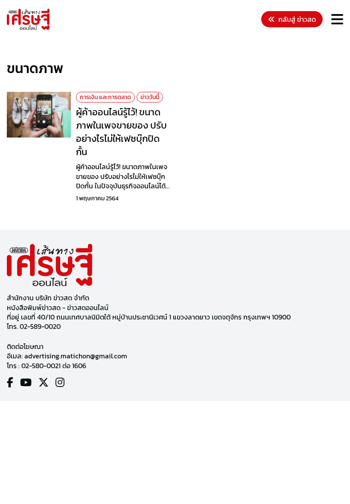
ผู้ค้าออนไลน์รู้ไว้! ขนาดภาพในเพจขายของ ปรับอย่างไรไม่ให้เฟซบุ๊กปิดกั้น (121, 131)
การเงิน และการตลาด (105, 97)
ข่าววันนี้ (149, 97)
